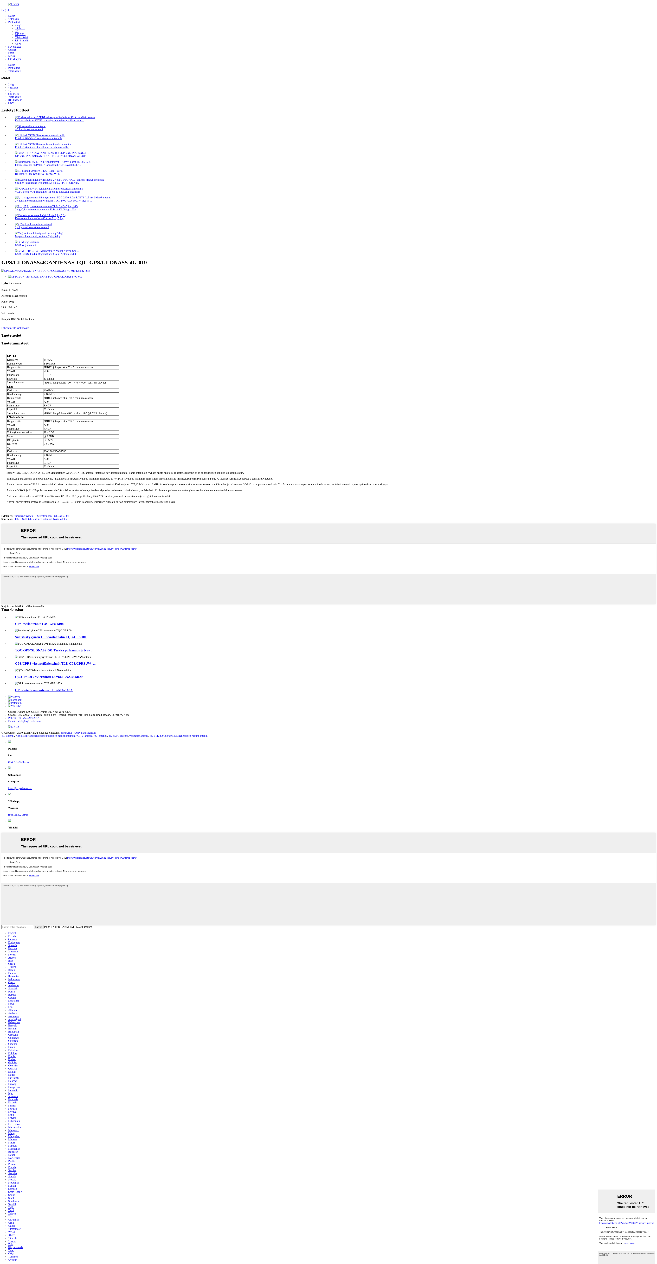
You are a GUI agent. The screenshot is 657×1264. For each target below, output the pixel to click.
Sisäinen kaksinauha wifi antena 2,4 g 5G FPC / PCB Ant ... (47, 182)
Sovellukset (14, 46)
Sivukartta (66, 732)
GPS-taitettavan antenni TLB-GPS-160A (44, 690)
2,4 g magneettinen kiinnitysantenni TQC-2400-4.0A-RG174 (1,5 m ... (53, 200)
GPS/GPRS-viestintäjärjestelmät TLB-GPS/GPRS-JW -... (55, 663)
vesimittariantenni (138, 735)
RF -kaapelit (21, 40)
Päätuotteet (14, 22)
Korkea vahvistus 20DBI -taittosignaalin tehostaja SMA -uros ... (49, 120)
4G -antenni (7, 735)
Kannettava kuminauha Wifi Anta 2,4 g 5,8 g (39, 218)
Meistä (11, 55)
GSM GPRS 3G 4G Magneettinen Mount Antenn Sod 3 (45, 254)
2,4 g (18, 25)
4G (16, 31)
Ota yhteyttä (14, 59)
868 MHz (20, 34)
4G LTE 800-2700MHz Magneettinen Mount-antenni (179, 735)
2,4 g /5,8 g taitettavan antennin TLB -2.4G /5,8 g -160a (45, 209)
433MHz (20, 28)
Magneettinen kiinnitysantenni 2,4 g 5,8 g (37, 236)
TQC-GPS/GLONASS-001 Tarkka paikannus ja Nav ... (54, 650)
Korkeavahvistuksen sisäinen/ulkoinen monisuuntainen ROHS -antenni (54, 735)
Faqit (11, 52)
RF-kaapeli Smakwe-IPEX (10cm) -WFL (37, 173)
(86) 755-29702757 (18, 761)
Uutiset (12, 49)
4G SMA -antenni (118, 735)
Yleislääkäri (21, 37)
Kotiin (11, 15)
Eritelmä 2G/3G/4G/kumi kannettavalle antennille (42, 147)
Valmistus (13, 18)
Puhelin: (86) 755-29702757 (23, 717)
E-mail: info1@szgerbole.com (24, 721)
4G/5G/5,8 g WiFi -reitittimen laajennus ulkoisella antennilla (47, 191)
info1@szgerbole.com (20, 788)
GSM (18, 43)
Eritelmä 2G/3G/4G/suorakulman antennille (38, 138)
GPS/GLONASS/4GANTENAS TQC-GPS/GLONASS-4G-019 (50, 156)
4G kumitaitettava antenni (29, 129)
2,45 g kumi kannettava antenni (32, 227)
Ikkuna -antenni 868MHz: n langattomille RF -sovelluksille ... (48, 164)
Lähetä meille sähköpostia (15, 327)
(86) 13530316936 (18, 814)
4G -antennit (100, 735)
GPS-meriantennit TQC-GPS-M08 (39, 624)
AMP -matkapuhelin (85, 732)
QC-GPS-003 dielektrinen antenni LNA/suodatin (40, 519)
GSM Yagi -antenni (25, 245)
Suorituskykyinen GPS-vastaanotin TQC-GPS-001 (41, 515)
